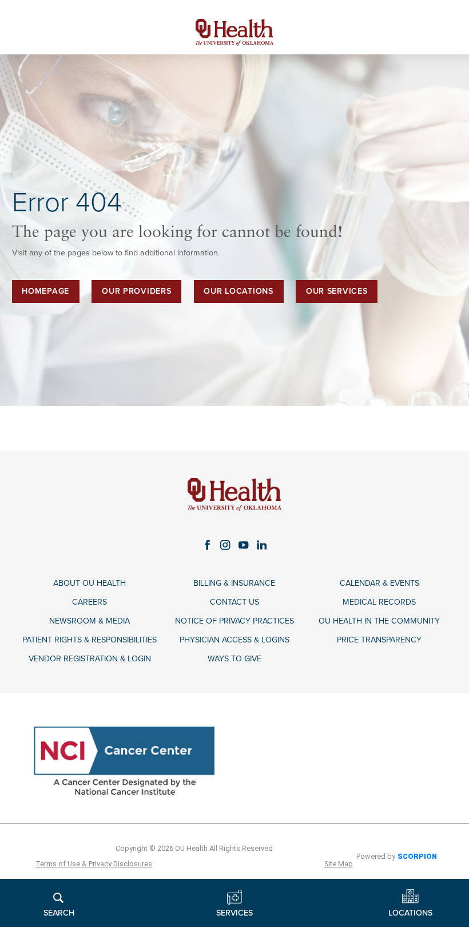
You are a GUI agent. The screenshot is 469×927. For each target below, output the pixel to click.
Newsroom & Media (89, 621)
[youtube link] (243, 545)
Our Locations (238, 291)
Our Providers (136, 291)
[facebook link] (207, 545)
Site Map (338, 863)
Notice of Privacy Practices (234, 621)
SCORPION (417, 856)
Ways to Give (234, 659)
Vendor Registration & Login (90, 659)
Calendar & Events (379, 583)
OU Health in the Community (379, 621)
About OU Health (89, 583)
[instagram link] (225, 545)
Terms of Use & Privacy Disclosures (93, 863)
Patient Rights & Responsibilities (89, 640)
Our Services (337, 291)
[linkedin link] (262, 545)
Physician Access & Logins (234, 640)
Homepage (45, 291)
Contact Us (234, 602)
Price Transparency (379, 640)
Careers (89, 602)
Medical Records (379, 602)
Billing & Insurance (234, 583)
